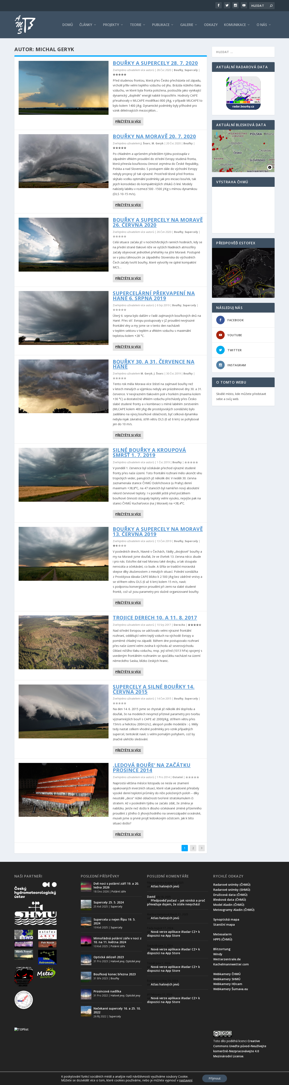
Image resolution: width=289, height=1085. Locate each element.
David (151, 897)
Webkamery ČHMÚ (227, 974)
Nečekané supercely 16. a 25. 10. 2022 (117, 1010)
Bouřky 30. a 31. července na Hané (153, 364)
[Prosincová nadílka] (86, 994)
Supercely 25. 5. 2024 (109, 902)
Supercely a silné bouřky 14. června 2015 (153, 689)
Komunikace (235, 25)
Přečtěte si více (128, 121)
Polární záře (118, 891)
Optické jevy (133, 961)
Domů (67, 25)
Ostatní (177, 777)
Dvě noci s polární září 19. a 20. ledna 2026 (116, 885)
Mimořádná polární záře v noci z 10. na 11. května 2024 (118, 940)
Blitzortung (221, 949)
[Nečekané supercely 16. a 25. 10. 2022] (86, 1011)
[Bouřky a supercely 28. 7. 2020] (64, 88)
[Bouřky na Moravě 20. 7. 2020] (64, 161)
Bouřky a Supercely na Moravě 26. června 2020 (158, 222)
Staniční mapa (224, 924)
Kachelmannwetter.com (231, 964)
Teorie (135, 25)
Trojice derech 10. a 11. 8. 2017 (155, 617)
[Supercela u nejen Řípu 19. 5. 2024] (86, 922)
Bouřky (178, 70)
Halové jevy (117, 961)
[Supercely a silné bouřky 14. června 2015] (64, 711)
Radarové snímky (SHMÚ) (231, 890)
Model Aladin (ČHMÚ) (228, 905)
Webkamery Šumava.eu (230, 989)
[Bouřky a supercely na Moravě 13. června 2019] (64, 554)
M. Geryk (158, 143)
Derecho (179, 625)
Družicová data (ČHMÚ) (230, 895)
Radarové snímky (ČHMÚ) (231, 885)
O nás (262, 25)
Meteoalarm (222, 934)
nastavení (185, 1080)
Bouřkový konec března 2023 (115, 974)
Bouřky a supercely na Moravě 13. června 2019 (158, 531)
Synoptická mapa (226, 919)
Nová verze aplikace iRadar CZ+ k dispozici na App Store (173, 933)
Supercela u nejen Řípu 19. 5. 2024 (114, 921)
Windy (217, 954)
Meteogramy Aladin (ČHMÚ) (233, 910)
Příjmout (215, 1078)
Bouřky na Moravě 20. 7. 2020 (154, 136)
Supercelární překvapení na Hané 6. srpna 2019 (154, 296)
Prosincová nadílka (107, 991)
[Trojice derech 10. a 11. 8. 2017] (64, 642)
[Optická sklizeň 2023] (86, 960)
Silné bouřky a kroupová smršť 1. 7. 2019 (149, 452)
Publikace (160, 25)
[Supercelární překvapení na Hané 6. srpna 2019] (64, 318)
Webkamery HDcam (227, 984)
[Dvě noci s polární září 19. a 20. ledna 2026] (86, 886)
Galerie (186, 25)
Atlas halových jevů (165, 886)
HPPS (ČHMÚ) (222, 939)
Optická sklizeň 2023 (109, 957)
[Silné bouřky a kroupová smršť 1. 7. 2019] (64, 475)
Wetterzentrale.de (227, 959)
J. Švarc (145, 143)
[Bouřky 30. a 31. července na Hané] (64, 386)
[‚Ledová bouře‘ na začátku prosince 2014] (64, 790)
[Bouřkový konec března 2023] (86, 977)
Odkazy (211, 25)
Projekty (111, 25)
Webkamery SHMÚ (226, 979)
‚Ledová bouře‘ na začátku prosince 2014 (152, 767)
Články (85, 25)
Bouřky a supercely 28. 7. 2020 (155, 62)
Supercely (191, 70)
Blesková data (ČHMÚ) (229, 900)
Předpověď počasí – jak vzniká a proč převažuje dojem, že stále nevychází (176, 902)
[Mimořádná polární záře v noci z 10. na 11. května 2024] (86, 941)
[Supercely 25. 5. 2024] (86, 905)
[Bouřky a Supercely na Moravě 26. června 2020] (64, 245)
